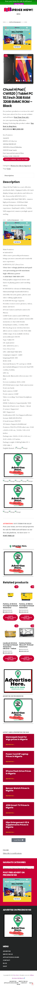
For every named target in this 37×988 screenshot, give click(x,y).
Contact (6, 960)
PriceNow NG (18, 9)
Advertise (7, 951)
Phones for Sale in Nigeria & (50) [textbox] (18, 868)
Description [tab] (9, 175)
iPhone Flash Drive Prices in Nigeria (18, 772)
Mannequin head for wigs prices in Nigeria (17, 738)
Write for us (8, 954)
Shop (5, 966)
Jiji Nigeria (21, 978)
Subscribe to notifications (12, 853)
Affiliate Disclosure (11, 957)
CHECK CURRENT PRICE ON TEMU (16, 159)
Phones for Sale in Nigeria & (21, 166)
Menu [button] (18, 14)
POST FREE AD (8, 536)
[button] (19, 840)
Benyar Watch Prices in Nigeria (17, 789)
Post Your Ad (19, 4)
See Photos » (10, 744)
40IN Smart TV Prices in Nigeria (17, 806)
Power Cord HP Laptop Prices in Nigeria (17, 755)
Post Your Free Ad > (21, 117)
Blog (5, 963)
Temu (9, 169)
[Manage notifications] (32, 983)
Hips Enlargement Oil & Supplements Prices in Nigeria (17, 824)
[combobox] (18, 867)
